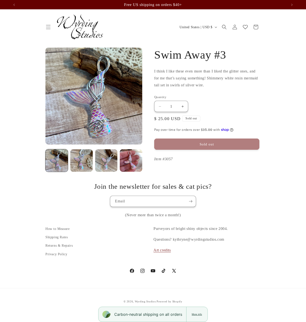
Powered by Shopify (169, 301)
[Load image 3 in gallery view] (106, 160)
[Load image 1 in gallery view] (56, 160)
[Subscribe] (190, 201)
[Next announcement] (292, 4)
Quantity (160, 97)
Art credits (162, 250)
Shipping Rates (56, 237)
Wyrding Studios (145, 301)
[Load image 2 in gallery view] (81, 160)
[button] (48, 27)
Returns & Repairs (59, 245)
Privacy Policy (56, 254)
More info (197, 314)
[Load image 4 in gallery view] (131, 160)
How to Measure (57, 229)
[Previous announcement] (14, 4)
